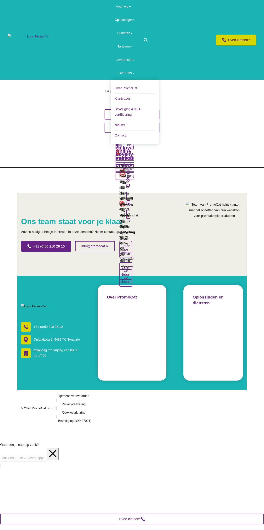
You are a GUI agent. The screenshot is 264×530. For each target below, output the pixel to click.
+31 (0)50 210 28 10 (49, 246)
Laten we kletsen (125, 270)
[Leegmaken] (53, 454)
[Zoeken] (146, 40)
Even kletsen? (239, 40)
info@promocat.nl (95, 246)
